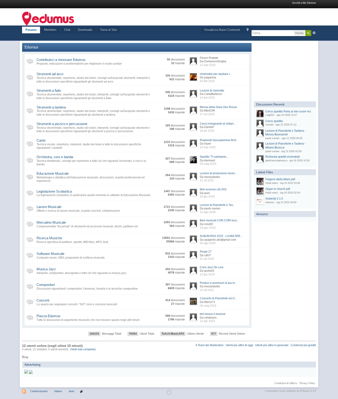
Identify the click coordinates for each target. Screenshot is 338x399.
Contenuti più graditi (303, 345)
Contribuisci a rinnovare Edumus (61, 60)
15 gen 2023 (208, 227)
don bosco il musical (212, 314)
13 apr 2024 (207, 321)
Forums (31, 29)
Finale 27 (206, 251)
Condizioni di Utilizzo (285, 383)
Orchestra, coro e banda (55, 157)
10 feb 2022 (207, 97)
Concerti (43, 300)
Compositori (46, 285)
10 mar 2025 (208, 147)
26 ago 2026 (208, 243)
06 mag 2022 (208, 305)
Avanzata (314, 33)
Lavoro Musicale (49, 207)
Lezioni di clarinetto (212, 90)
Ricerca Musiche (49, 238)
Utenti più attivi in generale (272, 345)
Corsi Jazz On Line (211, 267)
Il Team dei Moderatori (209, 345)
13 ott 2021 (207, 290)
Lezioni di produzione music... (218, 173)
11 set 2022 (207, 258)
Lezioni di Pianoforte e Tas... (217, 205)
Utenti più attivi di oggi (239, 345)
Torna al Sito (108, 29)
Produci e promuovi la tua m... (218, 283)
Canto (41, 140)
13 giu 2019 (207, 274)
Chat (67, 29)
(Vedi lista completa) (83, 349)
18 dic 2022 (207, 130)
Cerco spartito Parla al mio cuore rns (288, 111)
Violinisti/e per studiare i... (216, 74)
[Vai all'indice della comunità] (48, 18)
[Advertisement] (288, 71)
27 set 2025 (207, 114)
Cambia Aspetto (39, 391)
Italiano (58, 391)
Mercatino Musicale (51, 222)
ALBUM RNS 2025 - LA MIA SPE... (221, 236)
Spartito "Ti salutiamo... (214, 156)
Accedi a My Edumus (304, 2)
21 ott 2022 (207, 180)
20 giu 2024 (207, 196)
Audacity (274, 198)
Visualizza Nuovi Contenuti (222, 29)
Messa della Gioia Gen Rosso (218, 107)
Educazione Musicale (53, 173)
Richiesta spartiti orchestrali (282, 156)
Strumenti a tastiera (51, 107)
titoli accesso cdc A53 (213, 189)
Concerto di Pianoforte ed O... (218, 298)
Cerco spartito (274, 121)
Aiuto (72, 391)
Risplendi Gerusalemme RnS (218, 140)
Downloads (85, 29)
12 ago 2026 (208, 212)
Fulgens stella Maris (280, 179)
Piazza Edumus (48, 316)
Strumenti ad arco (50, 74)
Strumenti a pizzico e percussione (62, 124)
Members (50, 29)
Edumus (31, 47)
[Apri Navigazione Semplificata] (247, 30)
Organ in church (277, 189)
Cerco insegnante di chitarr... (217, 123)
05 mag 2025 (208, 163)
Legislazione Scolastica (54, 191)
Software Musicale (50, 254)
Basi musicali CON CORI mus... (219, 220)
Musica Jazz (46, 269)
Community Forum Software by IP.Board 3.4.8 (290, 391)
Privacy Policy (307, 383)
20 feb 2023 (207, 81)
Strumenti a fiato (49, 90)
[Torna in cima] (169, 392)
